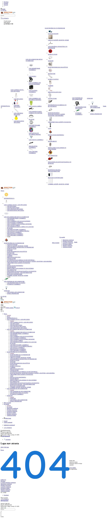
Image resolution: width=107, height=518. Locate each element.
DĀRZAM (13, 398)
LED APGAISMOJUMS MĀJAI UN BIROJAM (22, 332)
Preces (8, 316)
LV (1, 10)
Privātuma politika (5, 488)
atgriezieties (74, 469)
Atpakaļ (9, 315)
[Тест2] (1, 17)
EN (3, 10)
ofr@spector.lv (6, 436)
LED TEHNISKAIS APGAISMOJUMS (20, 391)
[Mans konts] (1, 298)
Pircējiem (3, 481)
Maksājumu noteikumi (6, 484)
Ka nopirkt (9, 407)
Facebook (8, 439)
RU (5, 10)
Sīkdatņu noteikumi (5, 489)
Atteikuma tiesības (5, 491)
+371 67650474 (5, 18)
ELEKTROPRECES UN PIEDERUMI (20, 354)
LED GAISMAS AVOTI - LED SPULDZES (21, 322)
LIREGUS (3, 479)
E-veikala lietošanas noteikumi (8, 482)
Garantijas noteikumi (6, 487)
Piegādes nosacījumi (6, 485)
